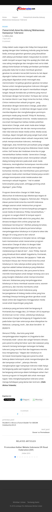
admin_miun (8, 36)
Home (4, 17)
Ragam (15, 17)
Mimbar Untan (19, 502)
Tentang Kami (33, 502)
